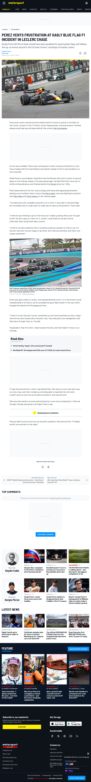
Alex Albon (18, 196)
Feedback (53, 749)
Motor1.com (6, 754)
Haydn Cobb (6, 51)
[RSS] (77, 736)
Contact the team (56, 756)
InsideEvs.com (7, 750)
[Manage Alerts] (48, 467)
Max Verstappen (60, 128)
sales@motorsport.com (58, 760)
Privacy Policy (57, 775)
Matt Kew (5, 53)
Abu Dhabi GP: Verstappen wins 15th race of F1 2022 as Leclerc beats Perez (42, 350)
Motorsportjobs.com (10, 757)
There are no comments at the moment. (45, 498)
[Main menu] (4, 3)
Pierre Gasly (50, 193)
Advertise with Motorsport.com (60, 752)
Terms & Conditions (33, 775)
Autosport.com (8, 761)
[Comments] (86, 53)
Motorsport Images (28, 294)
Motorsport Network (41, 778)
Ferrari (53, 184)
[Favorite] (80, 53)
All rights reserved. (56, 778)
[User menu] (86, 3)
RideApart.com (8, 768)
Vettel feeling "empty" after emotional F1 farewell (32, 346)
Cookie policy (46, 775)
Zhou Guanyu (32, 196)
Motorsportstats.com (10, 764)
